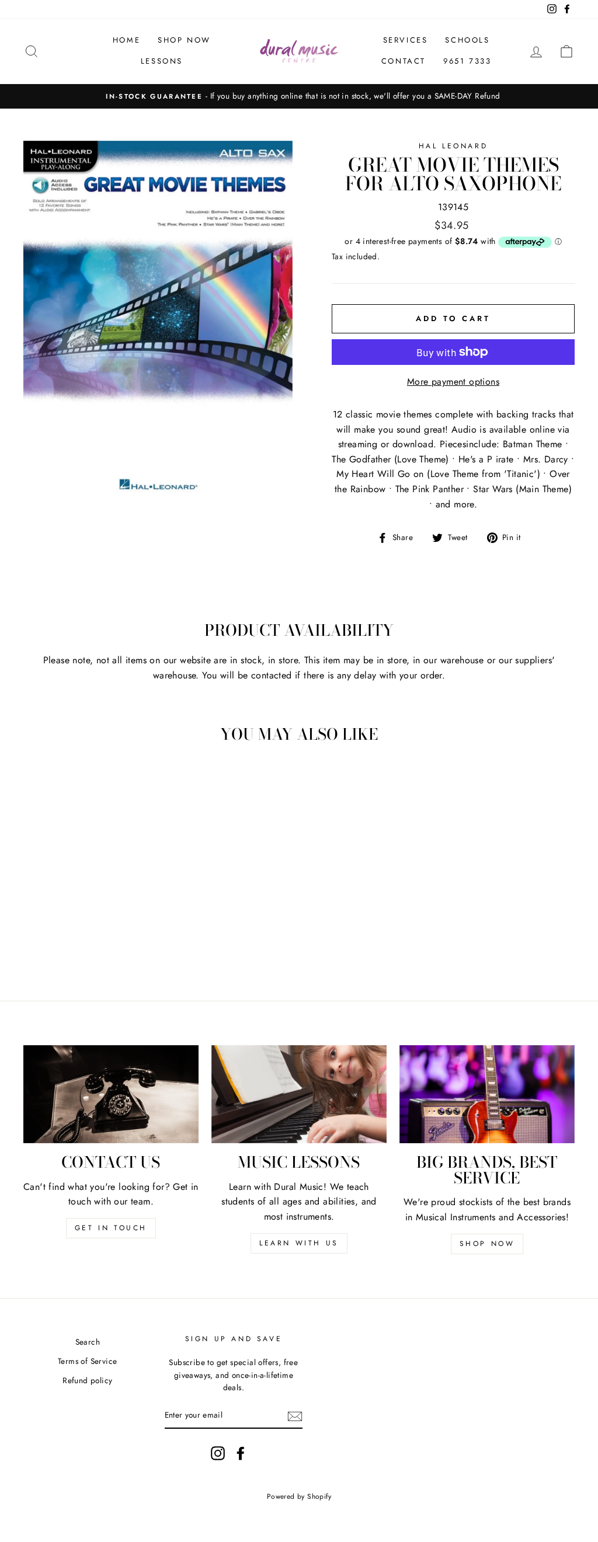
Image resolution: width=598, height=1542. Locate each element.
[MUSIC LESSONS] (299, 1094)
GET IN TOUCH (111, 1228)
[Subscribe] (295, 1415)
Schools (467, 40)
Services (405, 40)
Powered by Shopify (299, 1496)
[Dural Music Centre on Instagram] (218, 1453)
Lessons (162, 61)
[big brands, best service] (487, 1094)
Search (87, 1342)
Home (126, 40)
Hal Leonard (453, 146)
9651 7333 (467, 61)
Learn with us (299, 1243)
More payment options (453, 381)
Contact (403, 61)
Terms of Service (87, 1361)
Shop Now (184, 40)
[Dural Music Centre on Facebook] (241, 1453)
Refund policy (87, 1380)
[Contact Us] (111, 1094)
